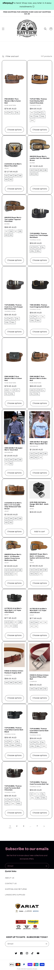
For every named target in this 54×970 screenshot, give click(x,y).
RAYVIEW (23, 969)
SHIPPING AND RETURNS (16, 889)
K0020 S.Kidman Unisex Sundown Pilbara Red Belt (39, 677)
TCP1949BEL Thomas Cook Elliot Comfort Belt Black (14, 730)
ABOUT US (9, 878)
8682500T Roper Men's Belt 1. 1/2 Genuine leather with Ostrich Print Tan (39, 557)
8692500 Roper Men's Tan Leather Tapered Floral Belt (13, 219)
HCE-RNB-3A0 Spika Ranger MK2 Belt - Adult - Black (39, 504)
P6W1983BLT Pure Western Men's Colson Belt (13, 378)
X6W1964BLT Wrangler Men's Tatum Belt (14, 449)
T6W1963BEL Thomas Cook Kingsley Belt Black (39, 306)
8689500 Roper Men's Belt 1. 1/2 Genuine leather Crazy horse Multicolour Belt (13, 557)
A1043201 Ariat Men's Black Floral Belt (13, 165)
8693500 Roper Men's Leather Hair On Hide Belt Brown (39, 158)
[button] (3, 29)
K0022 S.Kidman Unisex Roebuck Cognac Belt (14, 672)
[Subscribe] (46, 866)
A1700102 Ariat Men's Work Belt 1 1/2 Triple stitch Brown (38, 610)
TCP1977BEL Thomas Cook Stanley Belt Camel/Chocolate (38, 101)
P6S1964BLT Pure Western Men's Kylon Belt (13, 101)
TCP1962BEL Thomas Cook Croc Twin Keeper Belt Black (39, 235)
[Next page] (44, 826)
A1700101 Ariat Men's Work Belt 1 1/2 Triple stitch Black (13, 610)
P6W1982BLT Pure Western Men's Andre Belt (38, 378)
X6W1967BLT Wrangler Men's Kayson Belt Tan (39, 443)
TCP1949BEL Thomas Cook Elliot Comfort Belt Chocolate (39, 730)
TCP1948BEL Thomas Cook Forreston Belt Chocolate (13, 788)
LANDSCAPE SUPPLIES (15, 895)
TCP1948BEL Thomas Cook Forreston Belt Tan (39, 783)
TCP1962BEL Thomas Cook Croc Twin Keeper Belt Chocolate (14, 307)
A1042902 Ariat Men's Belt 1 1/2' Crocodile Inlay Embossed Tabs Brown (13, 506)
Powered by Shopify (31, 969)
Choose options (14, 130)
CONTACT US (11, 883)
